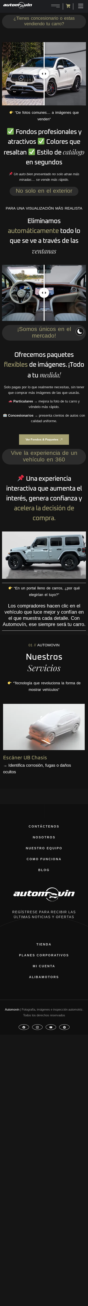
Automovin (12, 1009)
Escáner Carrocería (26, 757)
